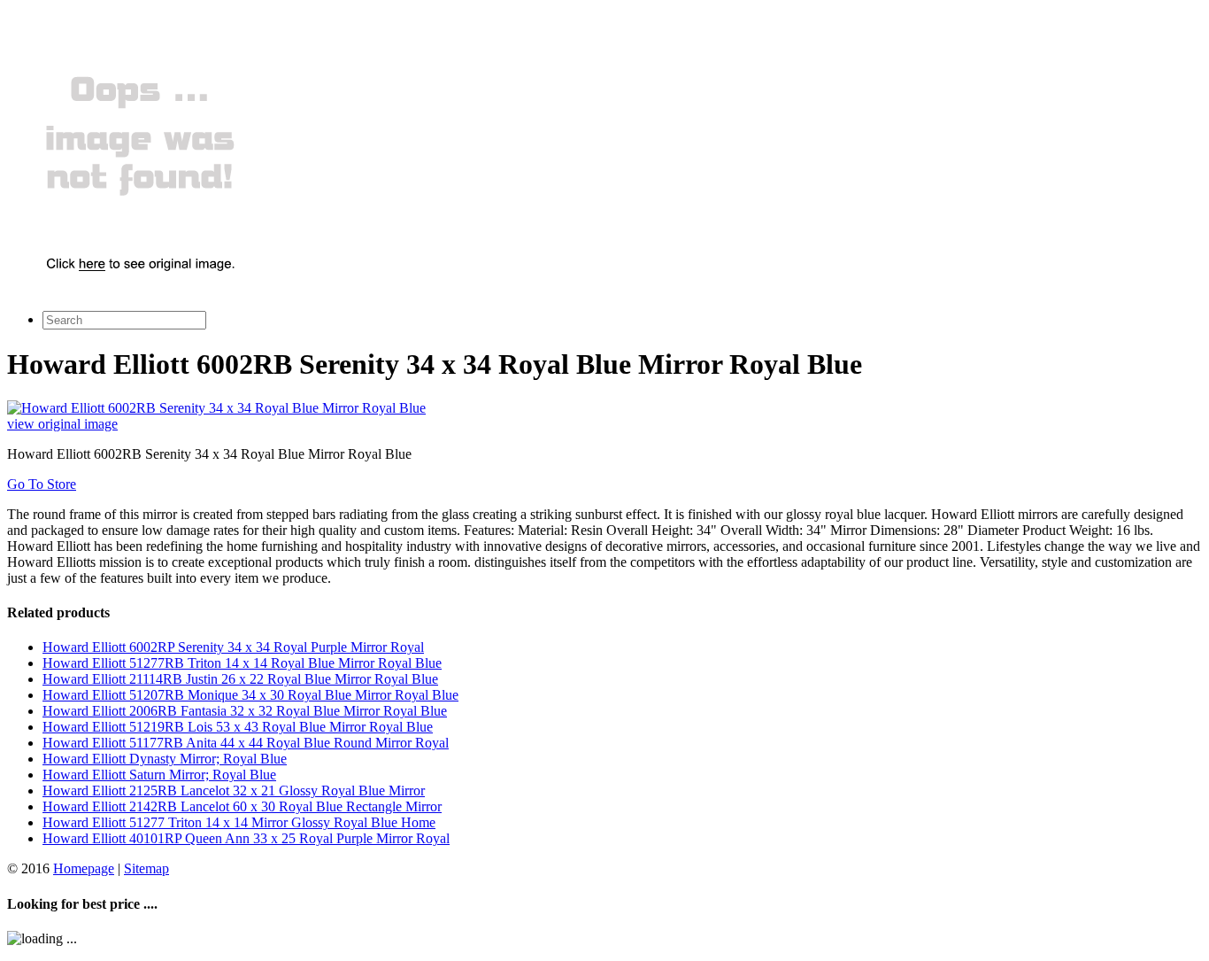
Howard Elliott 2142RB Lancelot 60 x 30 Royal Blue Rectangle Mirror (242, 806)
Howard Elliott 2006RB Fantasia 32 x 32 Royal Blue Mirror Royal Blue (244, 710)
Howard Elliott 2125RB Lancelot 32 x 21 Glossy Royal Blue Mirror (233, 790)
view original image (62, 423)
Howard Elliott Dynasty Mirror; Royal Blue (164, 758)
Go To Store (41, 484)
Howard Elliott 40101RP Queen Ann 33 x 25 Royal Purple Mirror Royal (246, 838)
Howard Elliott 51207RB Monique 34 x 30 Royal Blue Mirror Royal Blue (250, 694)
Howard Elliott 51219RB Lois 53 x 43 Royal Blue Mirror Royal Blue (237, 726)
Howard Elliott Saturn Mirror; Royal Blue (159, 774)
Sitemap (146, 868)
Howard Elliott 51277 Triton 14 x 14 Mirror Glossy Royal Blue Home (238, 822)
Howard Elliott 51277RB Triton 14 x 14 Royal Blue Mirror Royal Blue (242, 662)
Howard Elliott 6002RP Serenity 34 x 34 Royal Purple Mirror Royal (233, 647)
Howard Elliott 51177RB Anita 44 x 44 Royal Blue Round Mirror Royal (245, 742)
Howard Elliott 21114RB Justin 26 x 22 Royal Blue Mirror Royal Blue (240, 678)
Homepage (83, 868)
